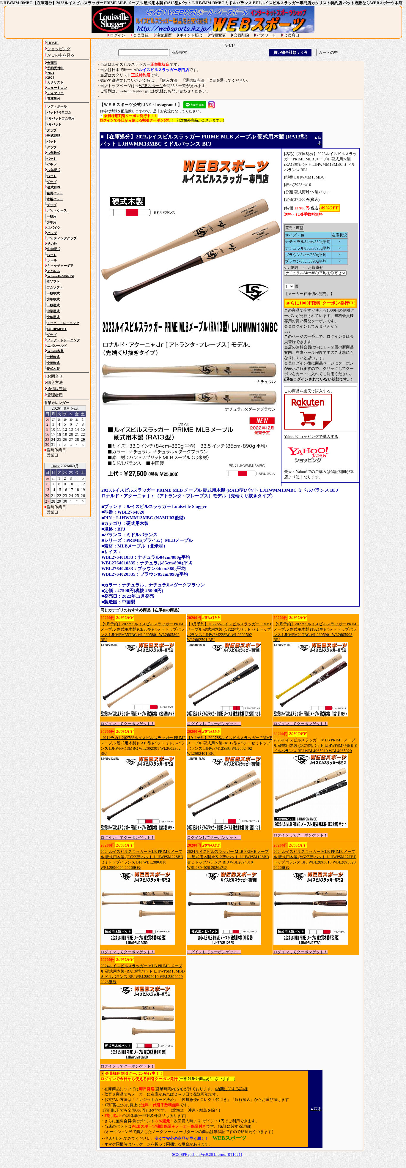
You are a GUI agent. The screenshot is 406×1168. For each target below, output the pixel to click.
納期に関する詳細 (231, 1089)
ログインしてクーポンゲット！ (127, 724)
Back (55, 466)
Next (74, 408)
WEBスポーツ (151, 85)
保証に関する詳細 (234, 1126)
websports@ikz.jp (133, 91)
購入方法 (169, 80)
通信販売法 (194, 80)
